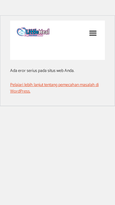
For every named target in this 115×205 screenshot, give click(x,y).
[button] (93, 33)
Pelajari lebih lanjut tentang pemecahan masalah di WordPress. (54, 88)
